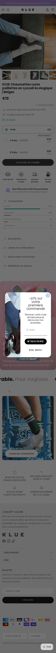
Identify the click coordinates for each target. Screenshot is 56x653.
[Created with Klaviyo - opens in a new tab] (28, 359)
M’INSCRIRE (35, 341)
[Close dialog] (48, 295)
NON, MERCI (35, 350)
